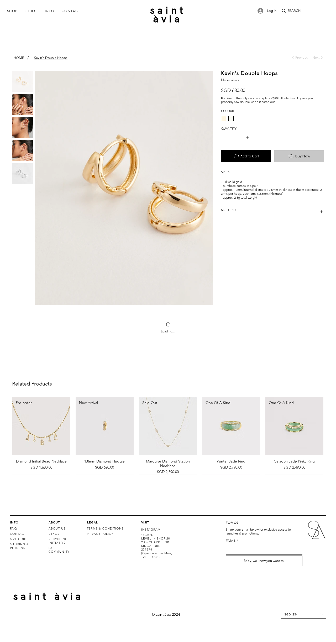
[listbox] (303, 614)
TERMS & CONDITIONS (105, 528)
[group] (168, 436)
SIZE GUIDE (19, 539)
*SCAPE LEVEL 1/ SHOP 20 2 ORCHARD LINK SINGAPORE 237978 (155, 542)
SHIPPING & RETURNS (19, 546)
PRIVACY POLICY (100, 534)
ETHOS (54, 534)
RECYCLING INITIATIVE (58, 541)
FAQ (13, 528)
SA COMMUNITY (59, 549)
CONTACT (18, 534)
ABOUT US (57, 528)
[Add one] (247, 137)
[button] (12, 11)
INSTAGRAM (151, 529)
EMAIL (232, 541)
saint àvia (168, 14)
